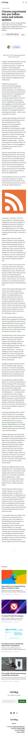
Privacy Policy (21, 732)
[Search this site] (23, 2)
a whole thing (13, 171)
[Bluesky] (11, 713)
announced (12, 84)
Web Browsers (6, 8)
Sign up (14, 723)
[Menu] (26, 2)
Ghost (23, 730)
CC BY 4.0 (17, 57)
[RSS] (17, 713)
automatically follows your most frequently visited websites (13, 325)
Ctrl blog (4, 2)
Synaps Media (21, 728)
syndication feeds (7, 519)
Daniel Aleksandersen (12, 34)
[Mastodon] (14, 713)
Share (23, 35)
